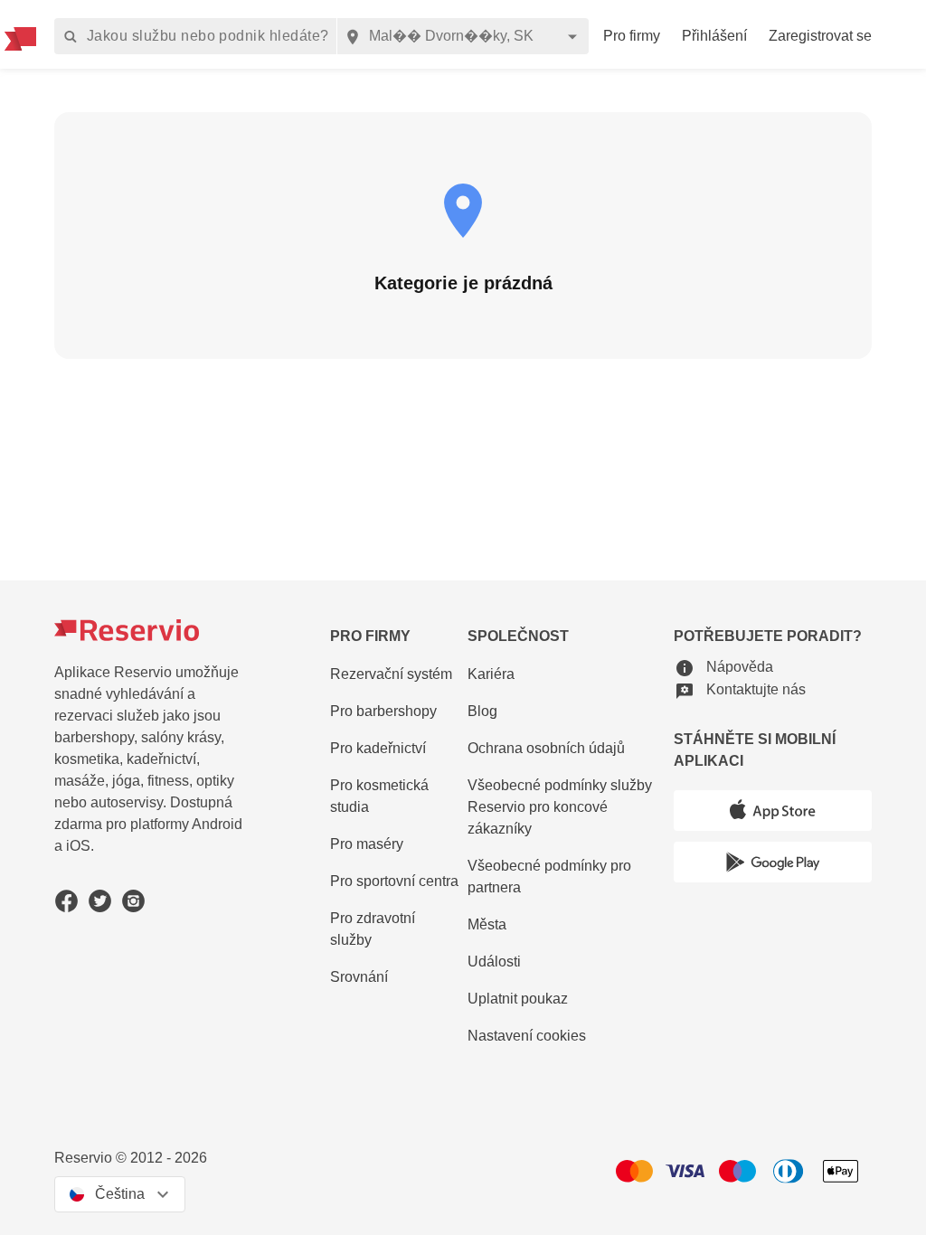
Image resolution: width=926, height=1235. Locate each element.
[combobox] (462, 36)
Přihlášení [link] (714, 35)
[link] (567, 808)
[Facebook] (66, 901)
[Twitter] (100, 901)
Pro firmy (631, 35)
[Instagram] (133, 901)
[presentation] (119, 1194)
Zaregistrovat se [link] (820, 35)
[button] (723, 667)
